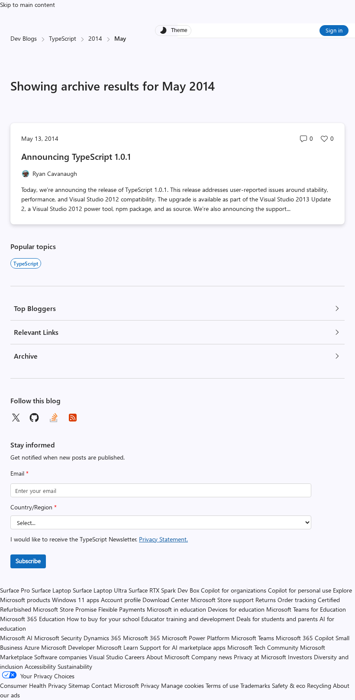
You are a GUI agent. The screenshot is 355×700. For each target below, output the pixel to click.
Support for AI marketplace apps (183, 647)
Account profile (121, 600)
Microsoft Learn (117, 647)
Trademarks (255, 685)
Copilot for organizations (233, 590)
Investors (300, 657)
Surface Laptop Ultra (100, 590)
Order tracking (297, 600)
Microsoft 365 (141, 638)
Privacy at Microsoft (260, 657)
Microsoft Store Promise (65, 609)
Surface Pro (15, 590)
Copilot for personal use (299, 590)
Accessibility (40, 666)
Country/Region (33, 507)
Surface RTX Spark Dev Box (164, 590)
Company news (211, 657)
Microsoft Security (58, 638)
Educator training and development (188, 619)
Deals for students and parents (277, 619)
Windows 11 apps (75, 600)
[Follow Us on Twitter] (15, 417)
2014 (95, 38)
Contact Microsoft (115, 685)
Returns (265, 600)
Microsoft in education (176, 609)
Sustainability (75, 666)
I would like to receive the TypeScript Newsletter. (99, 539)
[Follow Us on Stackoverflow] (53, 417)
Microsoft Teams (252, 638)
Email (19, 473)
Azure (31, 647)
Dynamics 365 (102, 638)
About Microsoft (168, 657)
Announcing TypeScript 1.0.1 (76, 156)
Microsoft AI (16, 638)
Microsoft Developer (68, 647)
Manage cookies (182, 685)
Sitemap (79, 685)
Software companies (60, 657)
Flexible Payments (121, 609)
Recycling (319, 685)
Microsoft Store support (222, 600)
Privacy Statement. (163, 539)
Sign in (334, 30)
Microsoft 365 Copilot (305, 638)
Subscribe (28, 561)
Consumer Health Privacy (33, 685)
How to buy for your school (103, 619)
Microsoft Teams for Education (306, 609)
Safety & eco (288, 685)
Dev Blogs (23, 38)
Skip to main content (27, 4)
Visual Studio (106, 657)
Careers (135, 657)
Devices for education (236, 609)
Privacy (151, 685)
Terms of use (222, 685)
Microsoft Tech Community (262, 647)
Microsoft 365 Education (32, 619)
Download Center (165, 600)
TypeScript (62, 38)
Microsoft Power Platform (195, 638)
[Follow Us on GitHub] (34, 417)
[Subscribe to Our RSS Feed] (73, 417)
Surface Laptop (51, 590)
